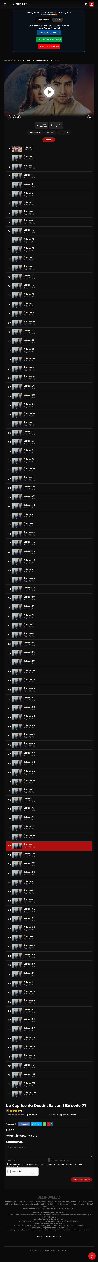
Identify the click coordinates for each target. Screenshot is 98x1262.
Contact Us (56, 1236)
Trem (47, 1236)
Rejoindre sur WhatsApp (50, 39)
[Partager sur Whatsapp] (44, 1124)
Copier (56, 19)
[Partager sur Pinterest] (48, 1124)
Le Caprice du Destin (66, 1115)
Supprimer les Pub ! (50, 46)
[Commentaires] (18, 117)
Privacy (40, 1236)
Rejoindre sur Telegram (49, 32)
